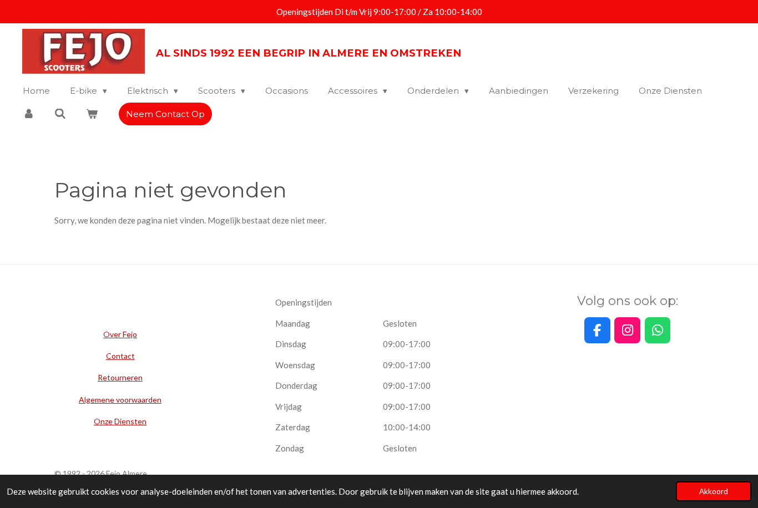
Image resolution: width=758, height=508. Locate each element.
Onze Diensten (120, 421)
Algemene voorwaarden (120, 399)
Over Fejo (120, 334)
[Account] (29, 114)
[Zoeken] (60, 114)
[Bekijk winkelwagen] (92, 114)
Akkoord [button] (713, 491)
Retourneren (120, 377)
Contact (120, 355)
